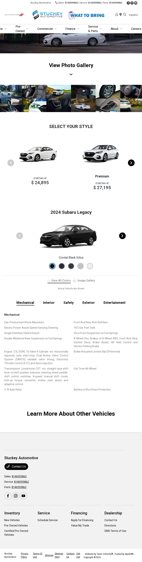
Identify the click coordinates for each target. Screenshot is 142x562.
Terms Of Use (37, 555)
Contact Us (18, 466)
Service (44, 513)
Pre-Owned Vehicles (16, 525)
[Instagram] (132, 3)
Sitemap (49, 555)
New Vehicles (12, 520)
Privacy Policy (24, 555)
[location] (121, 15)
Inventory (12, 513)
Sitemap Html (59, 555)
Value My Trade (80, 525)
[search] (124, 15)
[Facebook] (128, 3)
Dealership (113, 513)
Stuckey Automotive (10, 555)
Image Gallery (86, 280)
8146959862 (71, 2)
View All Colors (60, 280)
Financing (79, 513)
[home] (117, 15)
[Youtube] (135, 3)
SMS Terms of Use (115, 530)
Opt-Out (78, 555)
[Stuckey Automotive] (36, 14)
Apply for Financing (82, 520)
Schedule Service (48, 520)
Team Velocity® (105, 554)
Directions (110, 525)
